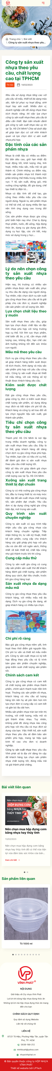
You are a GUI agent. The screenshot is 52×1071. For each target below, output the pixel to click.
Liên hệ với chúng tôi (26, 1023)
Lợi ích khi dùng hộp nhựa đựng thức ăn (26, 998)
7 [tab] (30, 954)
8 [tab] (33, 954)
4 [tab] (21, 954)
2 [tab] (27, 872)
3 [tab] (18, 954)
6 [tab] (27, 954)
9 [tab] (36, 954)
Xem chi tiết (11, 860)
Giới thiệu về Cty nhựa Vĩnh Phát (26, 994)
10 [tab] (39, 954)
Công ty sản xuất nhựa (18, 749)
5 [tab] (24, 954)
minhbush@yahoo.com (27, 1049)
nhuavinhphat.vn (28, 1054)
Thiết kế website (20, 1068)
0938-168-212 (28, 1044)
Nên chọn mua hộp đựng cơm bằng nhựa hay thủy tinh (26, 830)
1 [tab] (24, 872)
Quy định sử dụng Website (26, 1019)
